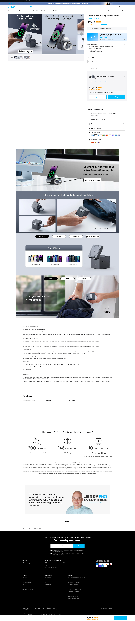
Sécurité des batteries (73, 598)
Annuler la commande (73, 601)
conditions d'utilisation (73, 550)
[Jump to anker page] (25, 608)
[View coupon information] (124, 39)
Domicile (84, 278)
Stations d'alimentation (28, 589)
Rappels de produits (73, 596)
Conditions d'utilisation (73, 591)
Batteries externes (26, 580)
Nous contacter (72, 580)
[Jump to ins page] (105, 561)
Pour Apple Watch (59, 236)
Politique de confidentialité (74, 589)
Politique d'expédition (73, 587)
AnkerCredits (48, 577)
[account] (122, 7)
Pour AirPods (76, 236)
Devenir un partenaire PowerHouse (76, 577)
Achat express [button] (116, 97)
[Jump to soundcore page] (46, 608)
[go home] (25, 7)
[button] (11, 34)
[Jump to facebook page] (97, 561)
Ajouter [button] (98, 97)
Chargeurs (24, 577)
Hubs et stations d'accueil (28, 587)
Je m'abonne (104, 24)
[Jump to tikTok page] (108, 561)
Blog (46, 582)
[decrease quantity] (89, 61)
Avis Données (57, 614)
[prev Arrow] (23, 501)
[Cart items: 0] (126, 7)
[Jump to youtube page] (102, 561)
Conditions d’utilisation (89, 613)
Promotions (48, 584)
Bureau (67, 278)
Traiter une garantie (73, 584)
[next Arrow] (111, 501)
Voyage (50, 278)
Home (23, 528)
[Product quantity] (92, 61)
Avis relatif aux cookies (47, 614)
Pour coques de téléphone (92, 236)
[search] (119, 7)
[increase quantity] (96, 61)
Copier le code (104, 37)
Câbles (24, 584)
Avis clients (48, 587)
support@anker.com (30, 563)
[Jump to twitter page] (99, 561)
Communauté (48, 580)
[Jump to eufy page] (55, 608)
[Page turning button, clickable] (19, 254)
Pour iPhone (42, 236)
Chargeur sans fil (26, 582)
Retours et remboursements (74, 582)
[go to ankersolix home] (12, 3)
